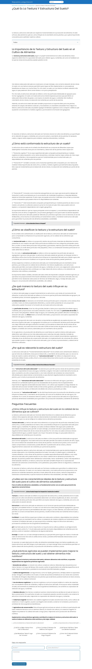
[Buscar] (62, 2)
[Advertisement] (46, 21)
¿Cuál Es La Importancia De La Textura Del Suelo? (66, 623)
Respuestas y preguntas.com (22, 2)
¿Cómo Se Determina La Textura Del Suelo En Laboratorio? (28, 623)
